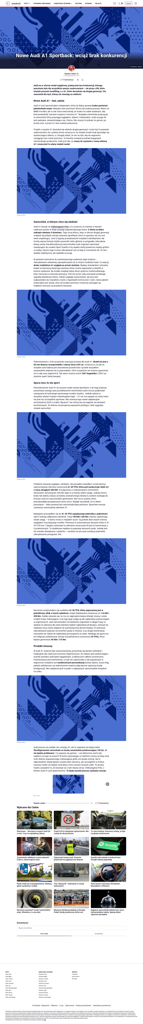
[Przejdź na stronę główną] (8, 5)
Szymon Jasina (70, 74)
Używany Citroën (43, 979)
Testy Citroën (9, 979)
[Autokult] (18, 3)
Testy (26, 3)
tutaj (44, 1020)
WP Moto (74, 979)
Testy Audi (8, 974)
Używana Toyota (43, 995)
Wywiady (88, 3)
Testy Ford (8, 981)
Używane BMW (43, 976)
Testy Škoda (8, 992)
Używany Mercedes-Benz (45, 988)
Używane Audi (43, 974)
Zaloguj (128, 3)
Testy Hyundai (9, 983)
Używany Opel (43, 990)
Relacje (98, 3)
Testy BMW (8, 976)
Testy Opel (8, 990)
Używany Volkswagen (45, 997)
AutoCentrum (76, 976)
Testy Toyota (8, 995)
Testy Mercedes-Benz (11, 988)
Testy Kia (7, 986)
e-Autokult (75, 974)
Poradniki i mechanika (42, 3)
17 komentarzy (67, 80)
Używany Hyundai (44, 983)
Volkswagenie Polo (60, 226)
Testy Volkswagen (10, 997)
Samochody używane (62, 3)
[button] (120, 3)
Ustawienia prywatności (101, 1006)
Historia (78, 3)
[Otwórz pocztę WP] (114, 3)
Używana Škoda (43, 992)
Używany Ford (43, 981)
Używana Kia (42, 986)
